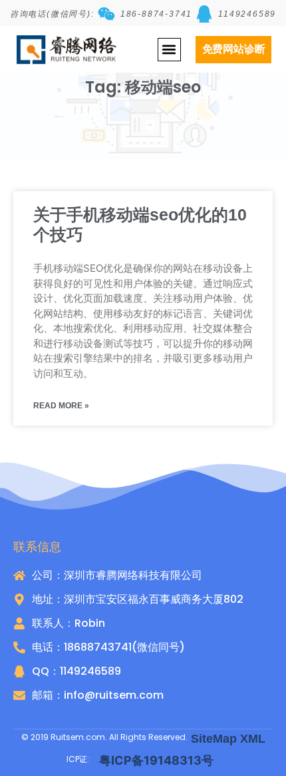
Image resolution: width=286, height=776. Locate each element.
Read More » (61, 405)
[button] (169, 49)
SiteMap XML (228, 738)
